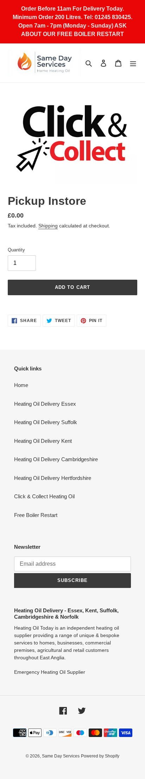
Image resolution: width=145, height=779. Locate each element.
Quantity (16, 249)
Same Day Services (61, 756)
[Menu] (133, 63)
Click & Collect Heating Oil (44, 496)
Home (21, 385)
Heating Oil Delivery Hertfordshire (52, 478)
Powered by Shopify (100, 756)
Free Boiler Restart (35, 515)
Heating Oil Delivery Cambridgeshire (56, 459)
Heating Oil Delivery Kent (43, 441)
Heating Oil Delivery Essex (45, 404)
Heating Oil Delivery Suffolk (45, 422)
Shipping (48, 225)
